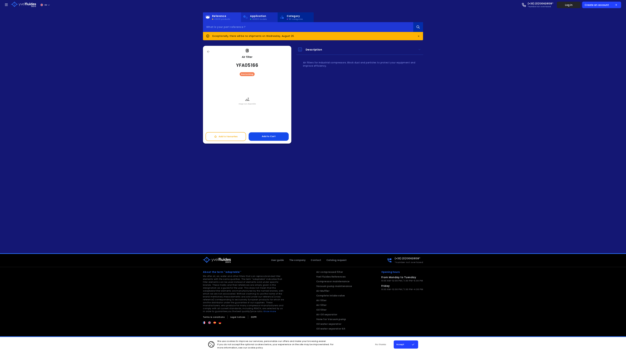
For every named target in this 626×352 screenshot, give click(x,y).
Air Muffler (322, 291)
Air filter (321, 300)
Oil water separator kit (330, 328)
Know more (270, 311)
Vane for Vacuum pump (331, 319)
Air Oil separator (326, 314)
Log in (569, 5)
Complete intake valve (330, 295)
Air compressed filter (329, 272)
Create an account (601, 5)
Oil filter (321, 309)
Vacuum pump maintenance (334, 286)
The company (297, 260)
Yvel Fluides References (331, 276)
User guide (277, 260)
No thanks (380, 344)
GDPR (254, 317)
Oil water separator (329, 324)
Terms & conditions (214, 317)
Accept (400, 344)
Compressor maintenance (333, 281)
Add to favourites (226, 136)
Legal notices (237, 317)
